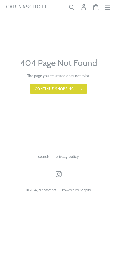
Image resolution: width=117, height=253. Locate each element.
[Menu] (108, 7)
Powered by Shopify (76, 190)
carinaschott (27, 7)
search (43, 156)
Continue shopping (54, 89)
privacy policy (67, 156)
